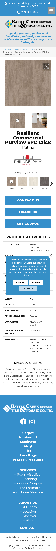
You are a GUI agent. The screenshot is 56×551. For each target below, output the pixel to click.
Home (6, 49)
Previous (4, 118)
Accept (20, 282)
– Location (28, 511)
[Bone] (33, 181)
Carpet (28, 433)
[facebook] (23, 421)
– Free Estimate (28, 488)
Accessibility (13, 537)
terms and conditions (28, 272)
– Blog (28, 520)
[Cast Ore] (44, 181)
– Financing (28, 479)
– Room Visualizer (28, 474)
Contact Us (28, 200)
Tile (28, 451)
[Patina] (11, 181)
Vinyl (21, 49)
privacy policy (40, 269)
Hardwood (28, 437)
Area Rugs (28, 455)
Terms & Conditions (38, 537)
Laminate (28, 442)
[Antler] (22, 181)
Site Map (39, 540)
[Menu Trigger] (51, 10)
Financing (28, 212)
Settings (28, 288)
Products (30, 49)
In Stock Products (28, 460)
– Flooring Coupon (28, 483)
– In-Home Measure (28, 492)
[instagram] (32, 421)
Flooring (14, 49)
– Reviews (28, 516)
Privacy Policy (21, 540)
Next (51, 118)
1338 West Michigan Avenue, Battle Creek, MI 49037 (29, 5)
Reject (36, 282)
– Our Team (28, 507)
